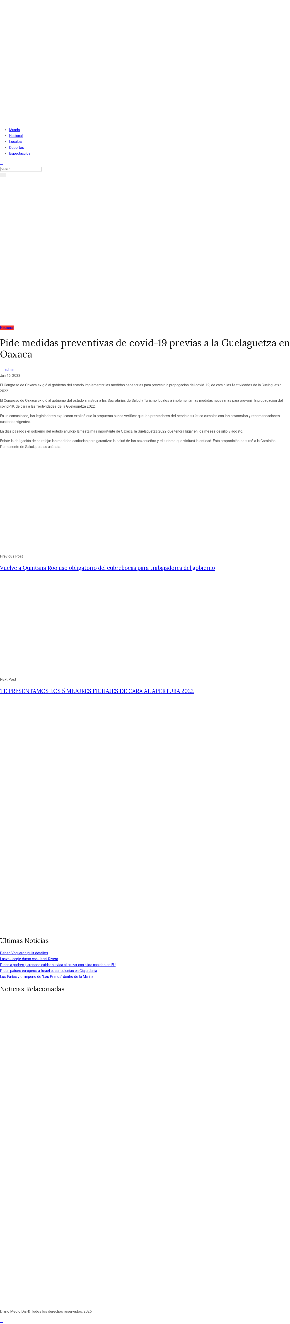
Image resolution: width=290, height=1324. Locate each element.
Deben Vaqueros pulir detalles (24, 953)
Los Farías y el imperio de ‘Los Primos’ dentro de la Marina (46, 976)
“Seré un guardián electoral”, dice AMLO (72, 1261)
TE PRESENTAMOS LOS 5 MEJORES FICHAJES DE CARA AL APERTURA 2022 (97, 691)
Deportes (16, 147)
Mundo (14, 130)
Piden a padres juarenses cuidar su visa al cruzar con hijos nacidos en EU (58, 965)
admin (9, 369)
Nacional (16, 136)
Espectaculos (20, 153)
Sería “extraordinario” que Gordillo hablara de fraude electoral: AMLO (120, 1165)
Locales (15, 141)
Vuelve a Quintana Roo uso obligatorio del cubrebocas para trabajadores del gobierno (107, 567)
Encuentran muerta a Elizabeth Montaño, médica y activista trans (114, 1069)
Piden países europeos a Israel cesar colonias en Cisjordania (48, 971)
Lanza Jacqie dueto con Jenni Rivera (29, 959)
